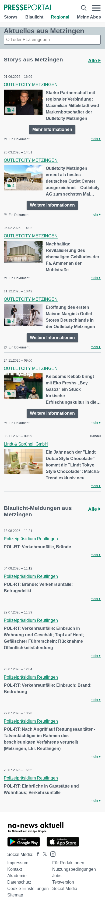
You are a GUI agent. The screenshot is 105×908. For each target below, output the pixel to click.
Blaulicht (34, 17)
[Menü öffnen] (96, 8)
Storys (11, 17)
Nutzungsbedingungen (74, 869)
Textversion (63, 882)
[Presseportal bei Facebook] (36, 854)
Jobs (56, 875)
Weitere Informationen (52, 205)
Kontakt (14, 869)
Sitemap (15, 895)
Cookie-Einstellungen (28, 888)
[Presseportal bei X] (43, 854)
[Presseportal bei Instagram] (51, 853)
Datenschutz (19, 882)
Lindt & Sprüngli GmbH (26, 444)
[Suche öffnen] (84, 8)
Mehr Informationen (52, 129)
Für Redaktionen (68, 863)
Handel (95, 436)
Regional (60, 17)
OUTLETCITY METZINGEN (31, 84)
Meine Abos (89, 17)
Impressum (17, 863)
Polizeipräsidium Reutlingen (31, 538)
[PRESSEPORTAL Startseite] (28, 8)
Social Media (64, 888)
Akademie (17, 875)
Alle (93, 60)
